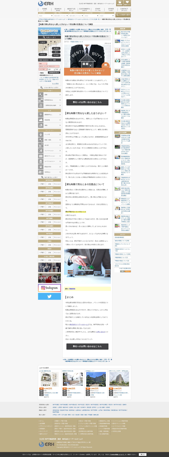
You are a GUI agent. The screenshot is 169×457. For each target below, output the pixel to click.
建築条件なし (48, 114)
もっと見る (55, 83)
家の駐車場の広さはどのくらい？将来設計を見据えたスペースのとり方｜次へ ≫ (88, 31)
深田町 (78, 393)
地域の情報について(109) (122, 240)
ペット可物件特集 (105, 428)
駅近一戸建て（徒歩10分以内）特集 (65, 428)
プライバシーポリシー (46, 426)
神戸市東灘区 (120, 393)
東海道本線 (56, 410)
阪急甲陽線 (56, 412)
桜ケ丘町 (102, 393)
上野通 (60, 407)
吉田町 (71, 407)
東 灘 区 (56, 48)
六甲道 (55, 415)
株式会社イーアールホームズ (79, 324)
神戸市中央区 (117, 404)
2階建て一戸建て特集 (61, 421)
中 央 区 (56, 55)
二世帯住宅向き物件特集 (86, 434)
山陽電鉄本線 (86, 410)
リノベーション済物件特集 (120, 421)
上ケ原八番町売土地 (45, 371)
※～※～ (49, 79)
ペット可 (47, 134)
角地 (46, 125)
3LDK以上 (47, 172)
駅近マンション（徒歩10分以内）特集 (66, 434)
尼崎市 (124, 404)
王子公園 (64, 415)
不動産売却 (72, 288)
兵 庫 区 (42, 42)
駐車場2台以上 (49, 100)
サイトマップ (43, 431)
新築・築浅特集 (104, 431)
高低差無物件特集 (105, 423)
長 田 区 (42, 54)
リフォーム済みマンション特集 (88, 426)
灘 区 (56, 52)
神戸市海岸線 (122, 410)
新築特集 (81, 428)
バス (45, 79)
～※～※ (41, 77)
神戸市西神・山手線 (96, 410)
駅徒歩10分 (48, 166)
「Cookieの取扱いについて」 (117, 454)
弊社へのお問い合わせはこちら (87, 102)
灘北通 (89, 407)
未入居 (47, 145)
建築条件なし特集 (105, 421)
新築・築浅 (48, 140)
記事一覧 (108, 29)
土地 (49, 184)
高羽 (42, 79)
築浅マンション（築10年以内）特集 (65, 426)
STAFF (98, 9)
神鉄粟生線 (114, 410)
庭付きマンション (50, 156)
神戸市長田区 (94, 404)
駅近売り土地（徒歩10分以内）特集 (65, 431)
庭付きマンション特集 (119, 423)
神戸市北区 (81, 404)
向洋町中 (126, 393)
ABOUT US (71, 9)
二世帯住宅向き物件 (50, 105)
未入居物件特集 (104, 434)
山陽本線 (78, 410)
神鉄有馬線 (107, 410)
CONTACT (124, 9)
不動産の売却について (76, 41)
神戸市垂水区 (73, 404)
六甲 (59, 415)
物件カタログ (43, 434)
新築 (46, 94)
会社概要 (42, 423)
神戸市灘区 (74, 393)
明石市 (110, 404)
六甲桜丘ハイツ (89, 371)
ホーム (42, 421)
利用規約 (42, 428)
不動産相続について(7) (121, 257)
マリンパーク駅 (118, 395)
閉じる (143, 454)
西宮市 (49, 393)
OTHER (111, 9)
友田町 (55, 407)
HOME (44, 9)
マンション (57, 184)
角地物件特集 (103, 426)
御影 (85, 415)
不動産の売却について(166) (122, 254)
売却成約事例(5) (119, 237)
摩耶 (69, 415)
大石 (73, 415)
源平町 (94, 407)
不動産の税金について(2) (122, 260)
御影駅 (49, 81)
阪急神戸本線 (64, 410)
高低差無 (47, 120)
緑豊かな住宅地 (49, 77)
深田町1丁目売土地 (67, 371)
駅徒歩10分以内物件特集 (120, 428)
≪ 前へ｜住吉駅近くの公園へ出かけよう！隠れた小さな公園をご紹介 (84, 29)
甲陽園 (90, 415)
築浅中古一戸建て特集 (61, 423)
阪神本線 (71, 410)
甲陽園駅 (46, 395)
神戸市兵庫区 (103, 404)
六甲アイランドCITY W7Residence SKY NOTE (123, 371)
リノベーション (49, 150)
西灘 (82, 415)
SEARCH (58, 9)
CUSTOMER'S (84, 9)
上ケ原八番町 (54, 393)
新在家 (77, 415)
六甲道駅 (69, 395)
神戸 (55, 77)
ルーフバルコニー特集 (119, 426)
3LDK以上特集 (117, 431)
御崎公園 (95, 415)
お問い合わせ (100, 332)
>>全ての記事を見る (125, 268)
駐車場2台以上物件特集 (86, 431)
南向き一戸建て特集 (85, 421)
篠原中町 (65, 407)
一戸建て (41, 184)
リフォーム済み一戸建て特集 (87, 423)
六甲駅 (92, 395)
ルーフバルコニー (50, 161)
